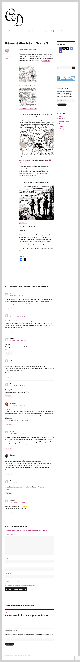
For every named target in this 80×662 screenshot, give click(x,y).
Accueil (7, 31)
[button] (52, 137)
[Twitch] (60, 51)
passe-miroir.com (69, 31)
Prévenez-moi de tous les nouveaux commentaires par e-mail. (23, 581)
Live (60, 123)
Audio (60, 116)
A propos (14, 31)
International (36, 31)
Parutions (61, 126)
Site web (8, 573)
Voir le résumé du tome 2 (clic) (28, 108)
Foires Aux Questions (64, 121)
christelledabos (9, 54)
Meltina (12, 431)
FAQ (60, 120)
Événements (62, 118)
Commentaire (10, 534)
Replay (28, 31)
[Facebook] (60, 48)
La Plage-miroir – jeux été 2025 (52, 31)
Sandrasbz (13, 403)
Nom (7, 558)
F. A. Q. (22, 31)
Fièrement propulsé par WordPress (23, 655)
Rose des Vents (62, 130)
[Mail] (67, 48)
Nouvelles (7, 58)
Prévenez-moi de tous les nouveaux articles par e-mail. (21, 585)
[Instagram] (64, 48)
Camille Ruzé (46, 60)
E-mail (7, 566)
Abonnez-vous (9, 644)
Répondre (8, 308)
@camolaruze (25, 160)
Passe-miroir (62, 128)
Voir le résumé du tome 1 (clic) (28, 85)
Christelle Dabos (9, 655)
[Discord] (71, 48)
